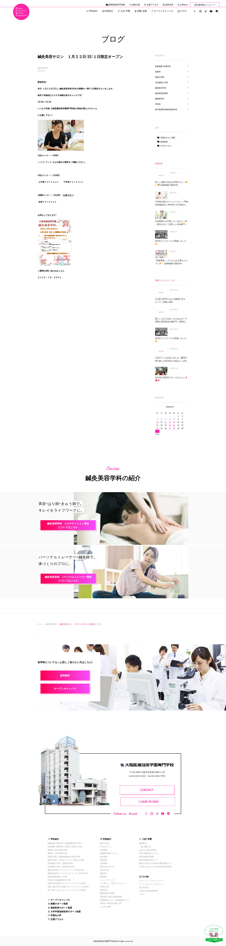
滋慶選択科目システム (109, 853)
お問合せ (184, 4)
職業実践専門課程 (117, 4)
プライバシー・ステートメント (151, 880)
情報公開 (136, 4)
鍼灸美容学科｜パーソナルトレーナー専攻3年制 (67, 873)
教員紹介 (103, 876)
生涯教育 (103, 863)
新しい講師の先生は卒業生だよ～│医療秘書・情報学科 (170, 183)
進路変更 (164, 141)
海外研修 (103, 856)
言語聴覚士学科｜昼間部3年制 (60, 863)
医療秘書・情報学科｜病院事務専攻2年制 (64, 843)
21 (174, 425)
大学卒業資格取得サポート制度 (66, 911)
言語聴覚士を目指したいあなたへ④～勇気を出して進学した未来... (171, 223)
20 (170, 425)
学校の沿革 (104, 886)
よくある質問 (105, 906)
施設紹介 (103, 873)
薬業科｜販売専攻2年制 (57, 850)
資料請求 (169, 4)
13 (170, 422)
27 (170, 428)
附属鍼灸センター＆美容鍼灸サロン (114, 900)
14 (174, 422)
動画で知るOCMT (107, 866)
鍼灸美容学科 (43, 68)
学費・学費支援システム (149, 853)
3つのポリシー (106, 846)
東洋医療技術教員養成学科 (166, 109)
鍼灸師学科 (159, 98)
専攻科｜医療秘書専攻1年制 (59, 880)
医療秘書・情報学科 (163, 66)
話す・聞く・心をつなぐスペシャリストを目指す (67, 890)
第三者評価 (143, 887)
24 (157, 428)
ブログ (183, 10)
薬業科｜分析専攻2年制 (57, 853)
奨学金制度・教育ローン (149, 860)
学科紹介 (93, 10)
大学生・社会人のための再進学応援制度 (155, 866)
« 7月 (157, 434)
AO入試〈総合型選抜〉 (148, 850)
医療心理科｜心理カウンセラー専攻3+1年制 (66, 860)
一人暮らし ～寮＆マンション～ (113, 883)
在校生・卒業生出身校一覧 (110, 903)
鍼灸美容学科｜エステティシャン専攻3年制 (66, 870)
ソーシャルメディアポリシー (151, 884)
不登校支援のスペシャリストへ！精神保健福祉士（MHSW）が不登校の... (171, 203)
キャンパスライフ (107, 880)
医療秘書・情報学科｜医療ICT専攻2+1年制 (65, 846)
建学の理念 (104, 843)
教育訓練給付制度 (146, 856)
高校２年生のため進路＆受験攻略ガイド (155, 863)
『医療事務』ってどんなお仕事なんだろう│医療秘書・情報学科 (171, 262)
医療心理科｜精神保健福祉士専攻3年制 (64, 856)
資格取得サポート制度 (61, 907)
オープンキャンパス (163, 10)
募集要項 (143, 843)
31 (157, 431)
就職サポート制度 (59, 903)
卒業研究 (103, 860)
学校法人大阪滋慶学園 (148, 890)
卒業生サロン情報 (167, 137)
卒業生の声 (56, 915)
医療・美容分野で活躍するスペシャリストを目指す (68, 886)
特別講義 (103, 850)
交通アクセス (153, 4)
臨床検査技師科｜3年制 (57, 876)
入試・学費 (125, 10)
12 (166, 422)
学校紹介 (109, 10)
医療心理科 (159, 77)
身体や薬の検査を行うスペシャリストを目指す (67, 883)
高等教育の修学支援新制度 (111, 896)
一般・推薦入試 (145, 846)
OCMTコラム (165, 145)
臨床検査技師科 (161, 93)
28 (174, 428)
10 (157, 422)
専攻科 (158, 104)
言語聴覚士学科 (161, 82)
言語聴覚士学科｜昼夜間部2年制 (61, 866)
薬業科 (158, 71)
